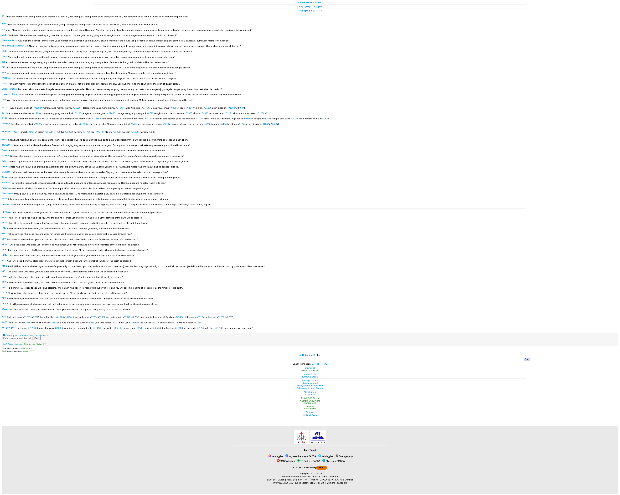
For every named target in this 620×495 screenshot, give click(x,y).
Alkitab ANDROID (310, 370)
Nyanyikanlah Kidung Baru (310, 385)
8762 (35, 317)
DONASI (321, 468)
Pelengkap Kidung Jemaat (310, 388)
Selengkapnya (345, 456)
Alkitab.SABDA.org (310, 398)
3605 (135, 322)
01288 (37, 108)
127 (175, 322)
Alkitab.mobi (310, 392)
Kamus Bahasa (310, 376)
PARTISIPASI (309, 468)
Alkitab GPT (28, 351)
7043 (90, 322)
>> (320, 10)
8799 (101, 317)
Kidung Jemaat (310, 383)
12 (314, 10)
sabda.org (342, 482)
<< (299, 10)
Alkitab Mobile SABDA (310, 2)
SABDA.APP (310, 403)
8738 (229, 317)
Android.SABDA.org (310, 400)
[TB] (307, 6)
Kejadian (307, 10)
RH (318, 363)
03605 (174, 108)
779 (113, 322)
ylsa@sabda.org (310, 482)
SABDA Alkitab (287, 461)
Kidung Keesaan (310, 380)
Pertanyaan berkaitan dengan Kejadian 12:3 (29, 335)
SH (313, 363)
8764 (69, 317)
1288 (27, 322)
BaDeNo (310, 406)
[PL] (315, 6)
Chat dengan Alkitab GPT (35, 344)
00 (241, 108)
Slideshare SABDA (335, 461)
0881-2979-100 (285, 482)
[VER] (300, 6)
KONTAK (297, 468)
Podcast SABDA (311, 461)
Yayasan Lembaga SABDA (302, 456)
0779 (145, 108)
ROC (324, 363)
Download (310, 368)
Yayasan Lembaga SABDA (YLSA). (299, 476)
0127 (207, 108)
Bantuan (310, 412)
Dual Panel (311, 415)
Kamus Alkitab (310, 374)
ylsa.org (331, 482)
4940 (155, 322)
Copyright (310, 394)
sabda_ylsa (277, 456)
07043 (120, 108)
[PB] (320, 6)
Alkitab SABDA (25, 349)
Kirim (36, 338)
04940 (190, 108)
